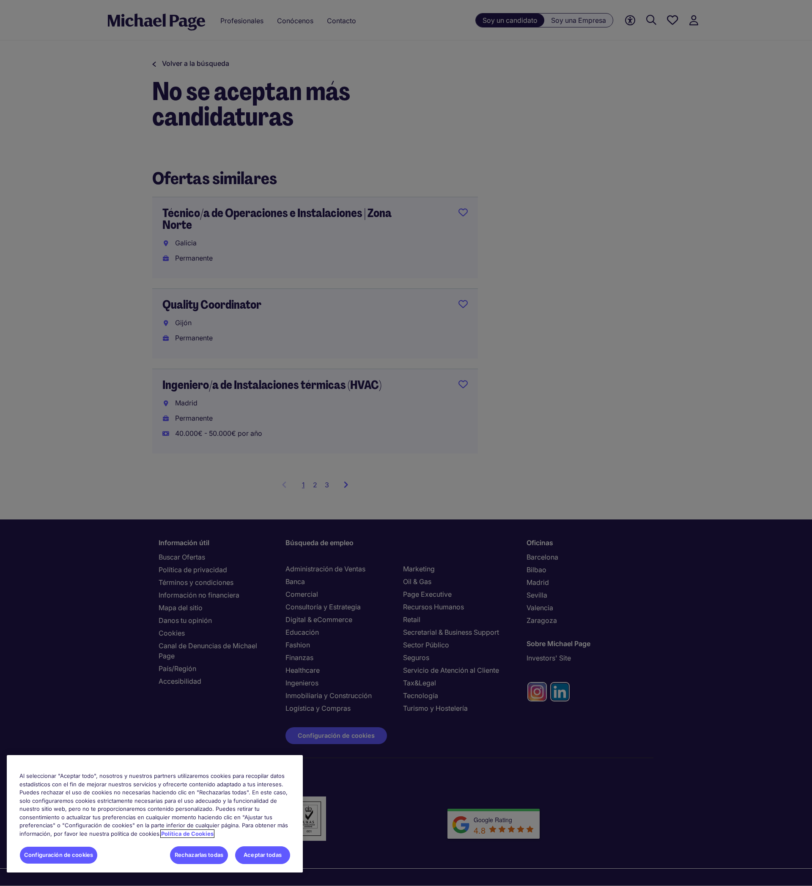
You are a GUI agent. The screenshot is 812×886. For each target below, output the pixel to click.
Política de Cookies (187, 833)
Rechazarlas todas (199, 854)
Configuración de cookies (58, 854)
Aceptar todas (263, 854)
